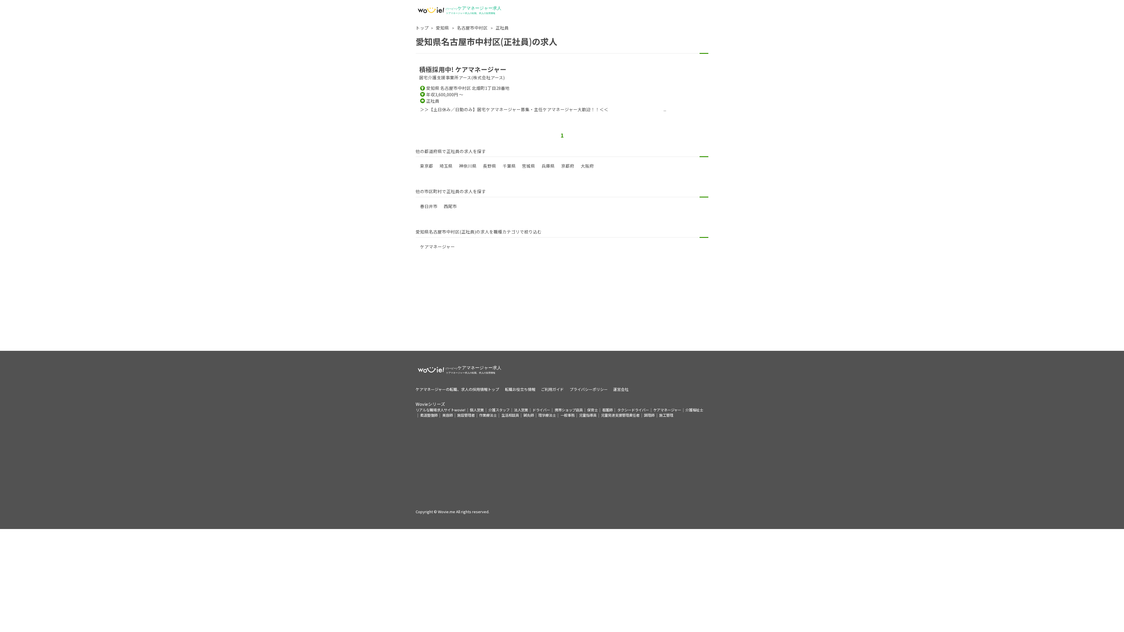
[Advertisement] (562, 310)
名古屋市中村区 (473, 28)
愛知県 (443, 28)
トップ (422, 28)
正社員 (502, 28)
